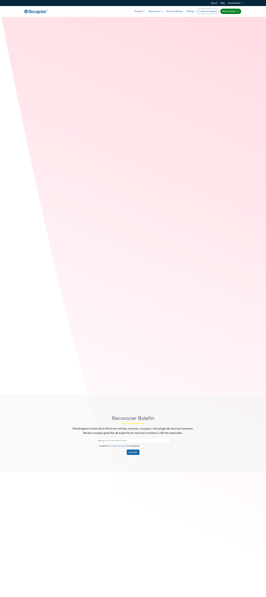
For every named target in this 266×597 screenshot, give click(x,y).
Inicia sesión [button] (234, 2)
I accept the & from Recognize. (119, 446)
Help (222, 2)
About (214, 2)
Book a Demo (229, 11)
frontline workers (41, 365)
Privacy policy (120, 446)
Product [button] (138, 11)
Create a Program (207, 11)
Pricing (190, 11)
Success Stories (174, 11)
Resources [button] (154, 11)
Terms (111, 446)
